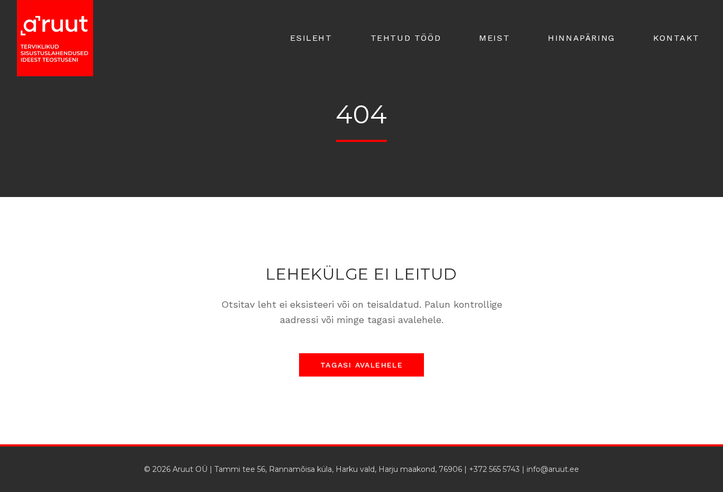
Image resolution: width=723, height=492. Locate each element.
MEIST (494, 38)
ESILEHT (311, 38)
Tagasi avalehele (361, 365)
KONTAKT (676, 38)
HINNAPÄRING (581, 38)
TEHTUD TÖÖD (405, 38)
